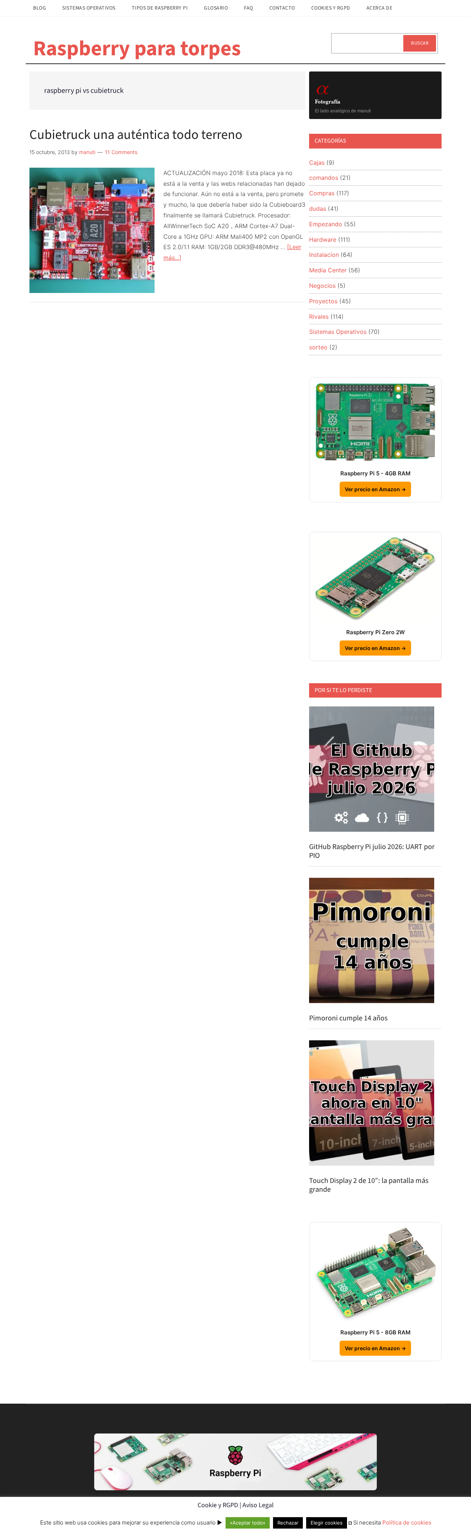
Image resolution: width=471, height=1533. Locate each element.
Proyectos (323, 301)
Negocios (322, 285)
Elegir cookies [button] (327, 1523)
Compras (321, 193)
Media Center (328, 270)
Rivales (319, 316)
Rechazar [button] (287, 1523)
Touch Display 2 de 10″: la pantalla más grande (368, 1185)
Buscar (419, 43)
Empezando (325, 224)
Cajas (317, 162)
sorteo (318, 347)
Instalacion (324, 254)
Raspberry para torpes (137, 49)
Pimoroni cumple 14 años (348, 1018)
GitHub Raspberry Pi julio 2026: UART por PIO (372, 851)
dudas (317, 208)
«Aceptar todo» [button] (247, 1523)
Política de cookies (406, 1522)
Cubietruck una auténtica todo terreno (135, 134)
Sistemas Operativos (337, 331)
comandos (323, 177)
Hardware (322, 239)
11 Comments (121, 152)
